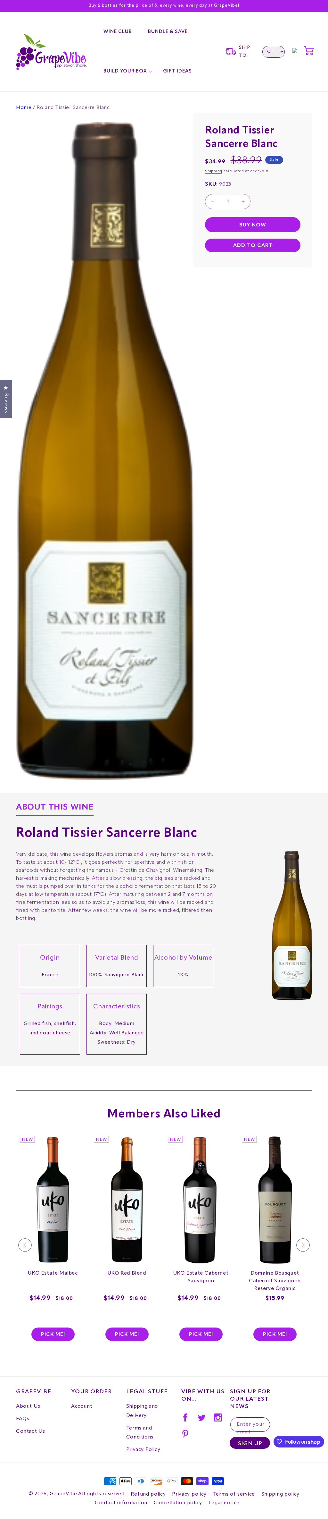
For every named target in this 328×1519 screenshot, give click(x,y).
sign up (250, 1444)
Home (23, 107)
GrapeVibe (63, 1494)
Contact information (121, 1503)
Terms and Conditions (139, 1433)
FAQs (22, 1418)
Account (81, 1406)
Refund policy (148, 1494)
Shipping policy (280, 1494)
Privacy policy (189, 1494)
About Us (28, 1406)
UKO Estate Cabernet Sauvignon (200, 1277)
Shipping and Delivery (142, 1411)
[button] (125, 71)
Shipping (213, 171)
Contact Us (30, 1431)
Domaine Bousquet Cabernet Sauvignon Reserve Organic (275, 1281)
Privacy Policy (143, 1449)
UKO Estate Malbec (53, 1273)
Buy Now (252, 225)
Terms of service (234, 1494)
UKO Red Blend (127, 1273)
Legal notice (224, 1503)
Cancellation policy (178, 1503)
